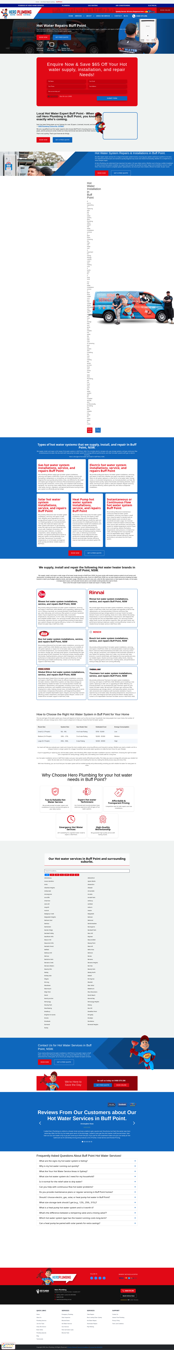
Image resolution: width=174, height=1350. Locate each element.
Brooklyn (90, 1018)
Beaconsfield (91, 940)
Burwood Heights (93, 1024)
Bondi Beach (91, 995)
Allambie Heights (49, 888)
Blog (38, 1336)
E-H (57, 875)
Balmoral (90, 920)
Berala (90, 956)
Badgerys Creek (49, 914)
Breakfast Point (92, 1011)
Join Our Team (40, 1323)
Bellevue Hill (48, 953)
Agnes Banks (92, 881)
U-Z (77, 875)
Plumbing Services (41, 1320)
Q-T (72, 875)
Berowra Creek (48, 962)
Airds (46, 884)
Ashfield (90, 904)
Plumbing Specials (41, 1333)
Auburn (90, 907)
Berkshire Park (48, 959)
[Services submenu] (83, 16)
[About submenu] (93, 16)
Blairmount (47, 988)
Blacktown (47, 985)
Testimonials (40, 1339)
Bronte (46, 1018)
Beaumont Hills (49, 943)
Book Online (40, 1329)
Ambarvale (47, 891)
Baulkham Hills (48, 936)
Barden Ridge (48, 930)
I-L (62, 875)
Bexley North (92, 972)
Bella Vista (91, 949)
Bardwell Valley (49, 933)
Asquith (46, 907)
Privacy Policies (72, 1347)
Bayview (90, 936)
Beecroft (90, 946)
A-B (47, 875)
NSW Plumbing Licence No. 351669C (51, 126)
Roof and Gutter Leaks (68, 1329)
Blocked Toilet (65, 1333)
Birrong (46, 982)
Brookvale (47, 1021)
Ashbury (90, 901)
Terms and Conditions (118, 1323)
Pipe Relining (90, 1326)
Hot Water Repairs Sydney (48, 2)
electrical (152, 6)
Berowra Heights (93, 962)
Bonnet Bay (91, 998)
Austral (46, 910)
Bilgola (46, 979)
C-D (52, 875)
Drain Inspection (66, 1317)
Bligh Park (47, 992)
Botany (90, 1005)
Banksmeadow (92, 923)
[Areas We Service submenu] (112, 16)
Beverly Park (91, 969)
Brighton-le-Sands (49, 1015)
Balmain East (48, 920)
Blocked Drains (66, 1320)
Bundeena (91, 1021)
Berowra (90, 959)
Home (37, 2)
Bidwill (90, 975)
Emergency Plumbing (67, 1314)
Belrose (46, 956)
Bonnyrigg (47, 1002)
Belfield (46, 949)
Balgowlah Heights (50, 917)
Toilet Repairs (90, 1314)
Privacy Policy (116, 1320)
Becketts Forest (49, 946)
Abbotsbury (47, 878)
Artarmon (47, 901)
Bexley (46, 972)
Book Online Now (128, 1296)
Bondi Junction (48, 998)
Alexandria (91, 884)
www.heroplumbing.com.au (63, 1299)
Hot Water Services (67, 1323)
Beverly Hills (48, 969)
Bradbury (47, 1011)
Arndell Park (91, 897)
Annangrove (48, 894)
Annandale (91, 891)
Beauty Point (91, 943)
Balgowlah (91, 914)
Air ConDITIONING (123, 6)
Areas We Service (41, 1326)
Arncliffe (47, 897)
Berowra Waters (49, 966)
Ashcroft (46, 904)
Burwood (47, 1024)
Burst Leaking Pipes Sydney (94, 1317)
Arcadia (90, 894)
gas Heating (93, 6)
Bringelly (90, 1015)
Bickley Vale (47, 975)
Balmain (90, 917)
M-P (67, 875)
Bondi (46, 995)
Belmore (90, 953)
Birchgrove (91, 979)
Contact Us (115, 1314)
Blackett (90, 982)
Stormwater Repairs (92, 1323)
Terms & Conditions (83, 1347)
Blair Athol (91, 985)
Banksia (46, 923)
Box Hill (90, 1008)
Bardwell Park (92, 930)
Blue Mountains (92, 992)
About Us (39, 1317)
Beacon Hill (47, 940)
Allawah (90, 888)
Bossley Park (48, 1005)
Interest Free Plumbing (118, 1317)
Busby (46, 1028)
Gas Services (65, 1326)
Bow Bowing (48, 1008)
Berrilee (90, 966)
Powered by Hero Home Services (31, 6)
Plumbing (66, 6)
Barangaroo (91, 927)
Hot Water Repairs (92, 1320)
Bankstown (47, 927)
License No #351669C (96, 1347)
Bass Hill (90, 933)
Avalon (90, 910)
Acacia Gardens (49, 881)
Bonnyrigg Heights (93, 1002)
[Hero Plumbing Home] (43, 1291)
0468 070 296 (78, 1055)
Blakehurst (91, 988)
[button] (53, 96)
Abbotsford (91, 878)
